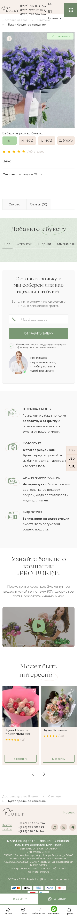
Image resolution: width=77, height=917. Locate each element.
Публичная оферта (21, 841)
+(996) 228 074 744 (33, 14)
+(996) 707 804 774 (33, 6)
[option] (55, 11)
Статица (54, 796)
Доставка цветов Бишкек (20, 796)
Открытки (24, 244)
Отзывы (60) (38, 204)
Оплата (14, 204)
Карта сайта (7, 827)
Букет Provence (55, 730)
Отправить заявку (38, 333)
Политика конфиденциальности (38, 845)
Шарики (44, 244)
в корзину (19, 899)
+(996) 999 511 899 (32, 10)
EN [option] (50, 11)
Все (7, 244)
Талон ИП (45, 841)
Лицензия (62, 841)
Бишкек (53, 18)
